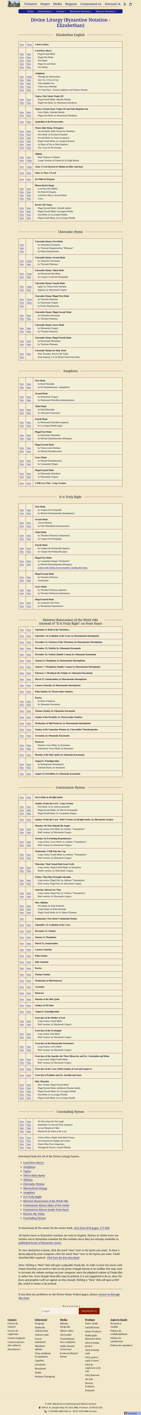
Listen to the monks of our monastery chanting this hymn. (63, 568)
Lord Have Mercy (33, 1162)
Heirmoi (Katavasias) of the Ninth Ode (45, 1201)
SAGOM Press (92, 1327)
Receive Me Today (34, 1213)
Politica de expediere (121, 1345)
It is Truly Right (32, 1196)
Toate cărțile (91, 1323)
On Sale (89, 1379)
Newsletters (14, 1349)
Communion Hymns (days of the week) (46, 1205)
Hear (29, 54)
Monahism (40, 1368)
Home (30, 11)
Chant (29, 44)
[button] (132, 1413)
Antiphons (29, 1167)
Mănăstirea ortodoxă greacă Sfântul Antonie (74, 1403)
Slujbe (38, 1372)
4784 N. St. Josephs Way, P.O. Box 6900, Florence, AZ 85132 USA (71, 1407)
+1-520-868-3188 (55, 1411)
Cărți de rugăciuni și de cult (93, 1368)
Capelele (39, 1360)
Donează (89, 1390)
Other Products (93, 1331)
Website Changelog (45, 1376)
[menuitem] (30, 4)
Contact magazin (16, 1338)
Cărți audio (65, 1334)
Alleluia (28, 1179)
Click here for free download (63, 1257)
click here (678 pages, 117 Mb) (91, 1228)
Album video (66, 1330)
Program (39, 1323)
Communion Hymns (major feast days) (46, 1209)
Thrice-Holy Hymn (34, 1175)
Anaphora (29, 1192)
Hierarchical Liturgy (35, 1188)
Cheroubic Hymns (33, 1184)
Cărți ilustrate (92, 1375)
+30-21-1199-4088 (80, 1411)
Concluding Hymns (34, 1218)
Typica (27, 1171)
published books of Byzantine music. (40, 1242)
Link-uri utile (42, 1334)
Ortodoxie (40, 1364)
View (22, 44)
